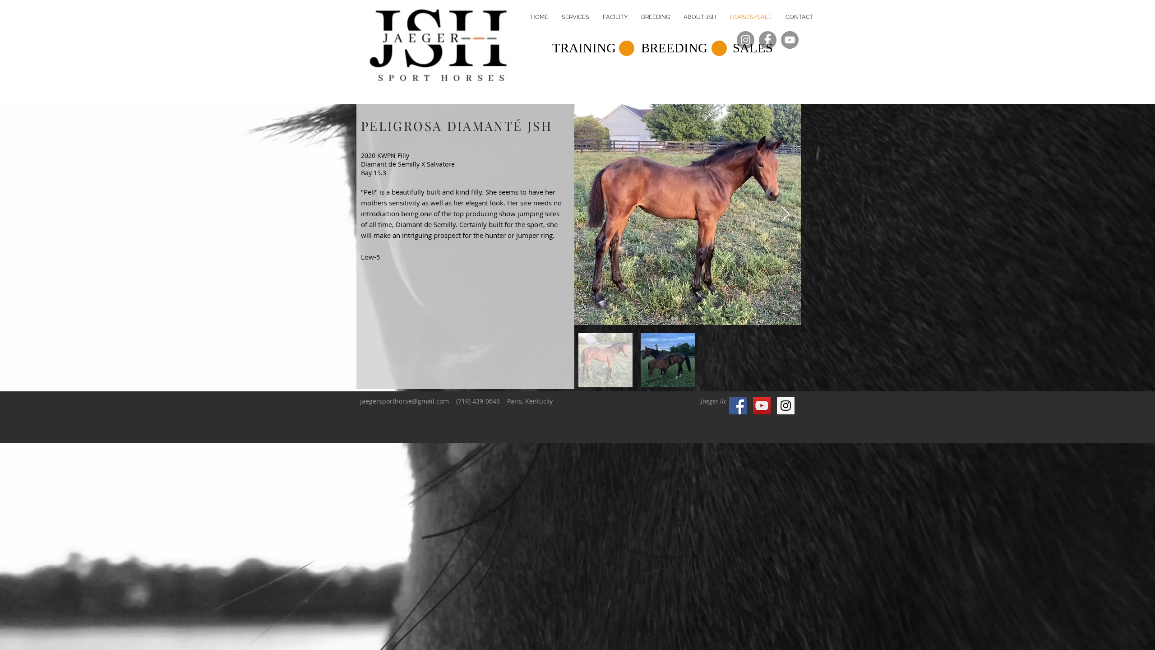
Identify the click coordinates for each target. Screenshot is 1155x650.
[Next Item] (785, 214)
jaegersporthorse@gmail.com (404, 401)
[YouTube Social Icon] (762, 405)
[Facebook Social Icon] (738, 405)
